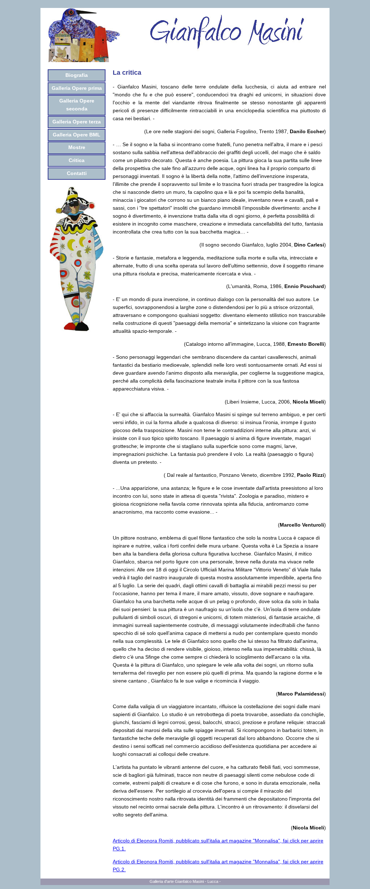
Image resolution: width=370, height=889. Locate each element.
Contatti (77, 173)
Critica (77, 160)
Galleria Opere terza (76, 122)
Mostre (76, 147)
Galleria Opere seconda (76, 105)
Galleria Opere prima (77, 88)
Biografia (76, 75)
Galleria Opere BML (76, 135)
